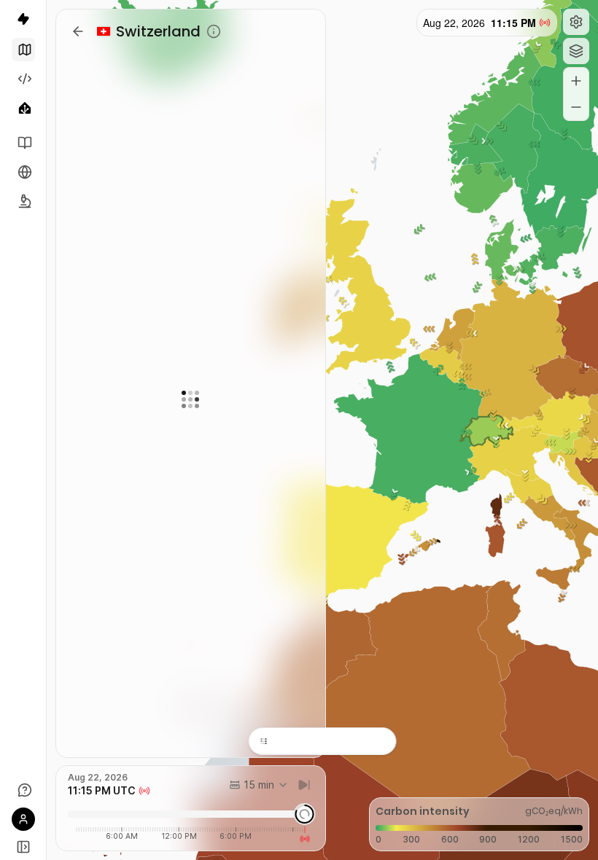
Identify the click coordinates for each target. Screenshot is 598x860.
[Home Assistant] (23, 108)
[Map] (23, 49)
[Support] (23, 790)
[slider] (304, 814)
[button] (576, 22)
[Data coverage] (23, 172)
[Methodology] (23, 201)
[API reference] (23, 143)
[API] (23, 78)
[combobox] (259, 785)
